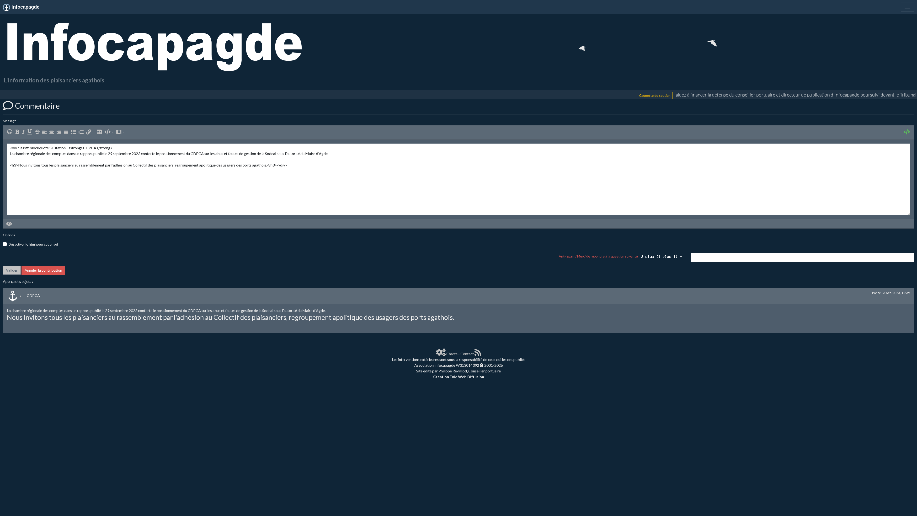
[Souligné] (30, 132)
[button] (90, 132)
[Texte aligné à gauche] (45, 132)
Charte (452, 353)
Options (9, 235)
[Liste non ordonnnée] (74, 132)
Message (9, 121)
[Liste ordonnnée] (82, 132)
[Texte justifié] (67, 132)
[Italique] (24, 132)
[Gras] (18, 132)
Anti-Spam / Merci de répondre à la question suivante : (600, 256)
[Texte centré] (52, 132)
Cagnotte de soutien (615, 95)
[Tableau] (100, 132)
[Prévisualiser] (9, 223)
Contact (467, 353)
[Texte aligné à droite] (60, 132)
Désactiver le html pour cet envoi (33, 244)
